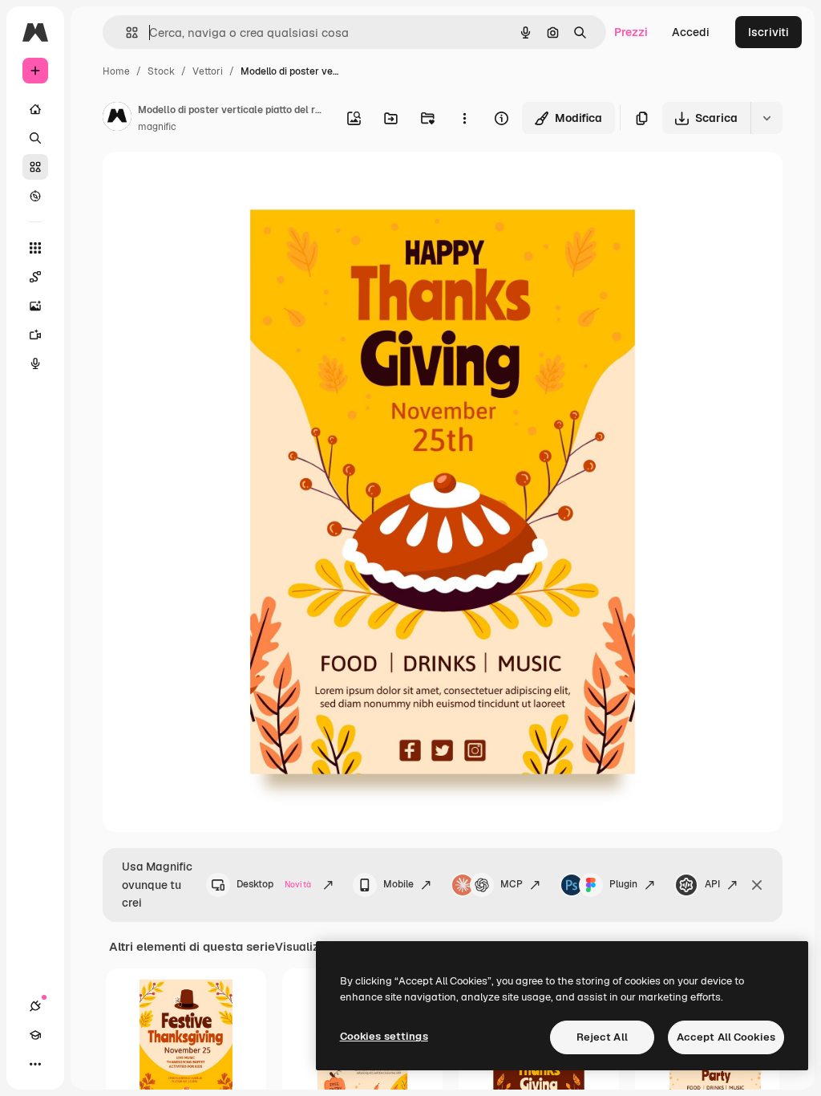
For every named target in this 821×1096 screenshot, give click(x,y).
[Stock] (35, 167)
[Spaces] (35, 277)
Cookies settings (384, 1036)
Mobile (398, 884)
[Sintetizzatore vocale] (35, 363)
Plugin (623, 884)
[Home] (35, 109)
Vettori (207, 71)
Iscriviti (768, 32)
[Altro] (35, 1064)
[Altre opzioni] (464, 118)
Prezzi (631, 32)
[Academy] (35, 1035)
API (712, 884)
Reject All (602, 1037)
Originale (208, 182)
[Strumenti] (35, 248)
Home (116, 71)
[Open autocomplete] (125, 32)
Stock (161, 71)
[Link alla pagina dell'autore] (117, 119)
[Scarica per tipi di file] (766, 118)
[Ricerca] (35, 138)
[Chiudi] (756, 885)
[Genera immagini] (35, 306)
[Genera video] (35, 334)
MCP (511, 884)
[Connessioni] (35, 1006)
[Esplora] (35, 196)
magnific (157, 126)
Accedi (691, 32)
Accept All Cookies (726, 1037)
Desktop (274, 884)
